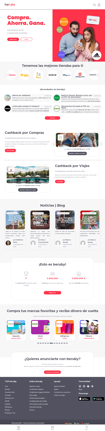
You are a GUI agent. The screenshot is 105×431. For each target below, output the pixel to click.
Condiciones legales (36, 392)
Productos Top (10, 416)
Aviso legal (33, 398)
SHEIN (7, 404)
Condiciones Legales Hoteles (39, 395)
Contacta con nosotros (62, 395)
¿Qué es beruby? (59, 389)
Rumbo (7, 392)
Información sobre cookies (38, 407)
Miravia (7, 413)
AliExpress (8, 410)
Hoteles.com (9, 401)
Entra (26, 39)
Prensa (31, 413)
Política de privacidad (36, 401)
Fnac (6, 389)
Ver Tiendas (10, 150)
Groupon (8, 398)
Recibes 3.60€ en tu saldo (28, 193)
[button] (7, 75)
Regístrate (13, 39)
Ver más (52, 118)
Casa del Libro (10, 395)
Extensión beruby (35, 410)
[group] (11, 75)
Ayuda (56, 392)
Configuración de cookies (38, 404)
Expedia (7, 407)
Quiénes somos (34, 389)
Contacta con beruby (52, 375)
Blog (80, 393)
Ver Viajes (60, 185)
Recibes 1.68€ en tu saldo (77, 157)
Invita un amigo (59, 398)
